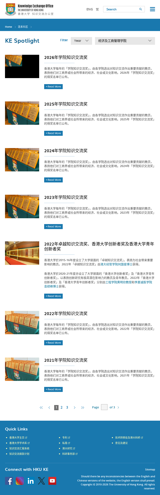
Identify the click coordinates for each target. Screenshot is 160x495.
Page (95, 407)
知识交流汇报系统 (19, 448)
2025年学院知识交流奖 (66, 103)
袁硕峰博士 (51, 286)
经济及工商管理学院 (112, 40)
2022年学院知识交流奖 (66, 313)
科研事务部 (68, 454)
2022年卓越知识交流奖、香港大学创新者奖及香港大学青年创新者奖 (99, 246)
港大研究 (67, 448)
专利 (64, 437)
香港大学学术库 (18, 443)
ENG (89, 9)
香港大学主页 (16, 437)
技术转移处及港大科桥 (127, 437)
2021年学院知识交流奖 (66, 360)
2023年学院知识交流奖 (66, 197)
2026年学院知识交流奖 (66, 57)
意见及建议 (121, 443)
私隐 (64, 443)
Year (77, 40)
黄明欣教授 (124, 282)
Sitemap (150, 469)
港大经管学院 (109, 264)
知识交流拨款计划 (19, 454)
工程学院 (111, 282)
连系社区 (23, 27)
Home (8, 27)
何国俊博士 (125, 264)
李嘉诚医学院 (143, 282)
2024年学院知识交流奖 (66, 150)
